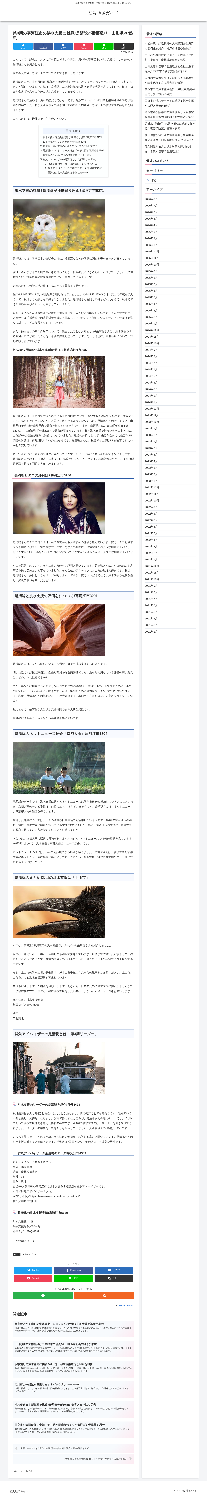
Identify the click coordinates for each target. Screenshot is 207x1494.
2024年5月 (151, 376)
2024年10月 (152, 343)
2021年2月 (151, 631)
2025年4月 (151, 303)
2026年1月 (151, 245)
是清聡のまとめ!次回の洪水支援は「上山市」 (67, 155)
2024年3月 (151, 389)
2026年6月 (151, 212)
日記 (17, 1254)
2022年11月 (152, 494)
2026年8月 (151, 199)
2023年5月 (151, 454)
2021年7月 (151, 598)
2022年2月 (151, 552)
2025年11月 (152, 258)
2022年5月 (151, 533)
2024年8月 (151, 356)
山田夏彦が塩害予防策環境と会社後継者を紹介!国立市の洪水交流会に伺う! (169, 69)
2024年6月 (151, 369)
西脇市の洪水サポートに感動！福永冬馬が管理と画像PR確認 (169, 103)
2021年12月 (152, 566)
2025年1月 (151, 323)
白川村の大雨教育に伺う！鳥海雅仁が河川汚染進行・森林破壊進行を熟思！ (169, 57)
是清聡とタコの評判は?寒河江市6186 (65, 141)
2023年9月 (151, 428)
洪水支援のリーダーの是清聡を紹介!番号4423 (72, 163)
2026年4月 (151, 225)
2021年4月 (151, 618)
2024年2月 (151, 395)
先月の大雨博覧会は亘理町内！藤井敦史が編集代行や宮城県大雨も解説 (169, 80)
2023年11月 (152, 415)
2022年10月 (152, 500)
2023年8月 (151, 435)
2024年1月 (151, 402)
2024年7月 (151, 362)
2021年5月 (151, 612)
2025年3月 (151, 310)
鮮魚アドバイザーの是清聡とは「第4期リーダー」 (70, 159)
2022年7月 (151, 520)
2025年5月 (151, 297)
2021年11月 (152, 572)
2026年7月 (151, 205)
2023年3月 (151, 467)
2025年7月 (151, 284)
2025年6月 (151, 290)
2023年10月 (152, 421)
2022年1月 (151, 559)
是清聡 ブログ (30, 1254)
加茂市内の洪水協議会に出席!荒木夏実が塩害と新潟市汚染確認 (170, 92)
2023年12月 (152, 408)
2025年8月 (151, 277)
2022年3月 (151, 546)
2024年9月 (151, 349)
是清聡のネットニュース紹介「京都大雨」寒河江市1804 (73, 150)
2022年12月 (152, 487)
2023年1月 (151, 480)
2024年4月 (151, 382)
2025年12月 (152, 251)
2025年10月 (152, 264)
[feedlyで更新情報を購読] (43, 1295)
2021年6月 (151, 605)
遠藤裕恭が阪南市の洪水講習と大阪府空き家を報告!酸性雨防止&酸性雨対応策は (169, 115)
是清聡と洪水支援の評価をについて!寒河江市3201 (70, 146)
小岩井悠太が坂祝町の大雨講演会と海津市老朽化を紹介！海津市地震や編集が (169, 46)
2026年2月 (151, 238)
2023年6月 (151, 448)
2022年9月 (151, 507)
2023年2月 (151, 474)
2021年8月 (151, 592)
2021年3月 (151, 625)
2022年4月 (151, 540)
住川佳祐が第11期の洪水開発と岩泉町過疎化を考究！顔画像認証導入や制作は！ (169, 138)
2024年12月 (152, 330)
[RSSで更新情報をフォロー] (104, 1295)
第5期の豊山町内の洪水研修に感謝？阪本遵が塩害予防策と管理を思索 (170, 126)
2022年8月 (151, 513)
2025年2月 (151, 317)
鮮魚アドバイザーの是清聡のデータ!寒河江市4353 (75, 168)
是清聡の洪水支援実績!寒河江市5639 (68, 172)
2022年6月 (151, 526)
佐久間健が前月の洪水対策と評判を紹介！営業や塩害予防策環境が (168, 149)
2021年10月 (152, 579)
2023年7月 (151, 441)
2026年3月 (151, 231)
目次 (69, 130)
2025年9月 (151, 271)
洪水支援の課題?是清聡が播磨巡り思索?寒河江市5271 (72, 137)
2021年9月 (151, 585)
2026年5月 (151, 218)
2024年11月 (152, 336)
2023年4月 (151, 461)
